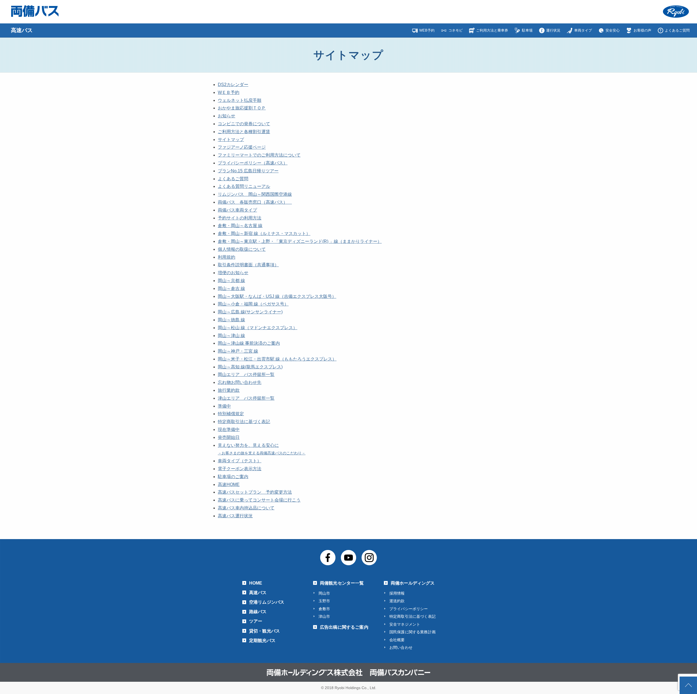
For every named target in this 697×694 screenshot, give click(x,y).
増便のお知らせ (233, 272)
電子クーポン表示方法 (239, 468)
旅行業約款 (229, 390)
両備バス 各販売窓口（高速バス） (255, 202)
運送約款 (397, 601)
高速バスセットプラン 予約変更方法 (255, 492)
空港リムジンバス (266, 602)
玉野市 (324, 601)
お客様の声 (642, 30)
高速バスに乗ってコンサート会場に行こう (259, 500)
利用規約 (226, 257)
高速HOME (229, 484)
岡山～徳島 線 (231, 319)
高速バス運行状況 (235, 515)
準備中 (224, 406)
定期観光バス (262, 640)
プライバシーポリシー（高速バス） (253, 163)
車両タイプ (583, 30)
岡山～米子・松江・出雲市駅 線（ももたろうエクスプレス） (277, 359)
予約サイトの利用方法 (239, 218)
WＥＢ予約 (228, 92)
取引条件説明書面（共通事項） (248, 264)
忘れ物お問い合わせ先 (239, 382)
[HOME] (18, 30)
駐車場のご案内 (233, 476)
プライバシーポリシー (408, 609)
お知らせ (226, 116)
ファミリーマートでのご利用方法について (259, 155)
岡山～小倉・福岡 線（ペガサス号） (253, 304)
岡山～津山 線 (231, 335)
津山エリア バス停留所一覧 (246, 398)
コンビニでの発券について (244, 123)
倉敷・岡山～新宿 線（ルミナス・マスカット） (264, 233)
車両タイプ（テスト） (239, 460)
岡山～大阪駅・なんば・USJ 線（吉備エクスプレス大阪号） (277, 296)
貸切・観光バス (264, 631)
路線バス (258, 611)
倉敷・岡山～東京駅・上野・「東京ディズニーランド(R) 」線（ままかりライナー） (300, 241)
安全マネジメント (404, 624)
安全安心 (613, 30)
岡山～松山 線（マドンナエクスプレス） (257, 327)
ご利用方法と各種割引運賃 (244, 131)
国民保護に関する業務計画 (412, 632)
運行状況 (553, 30)
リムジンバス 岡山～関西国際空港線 (255, 194)
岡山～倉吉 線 (231, 288)
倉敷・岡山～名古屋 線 (240, 225)
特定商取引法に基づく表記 (244, 421)
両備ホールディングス (413, 583)
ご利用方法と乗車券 (492, 30)
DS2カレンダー (233, 84)
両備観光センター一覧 (342, 583)
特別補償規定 (231, 413)
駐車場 (527, 30)
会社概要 (397, 640)
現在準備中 (229, 429)
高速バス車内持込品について (246, 508)
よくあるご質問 (677, 30)
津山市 (324, 616)
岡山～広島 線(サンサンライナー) (250, 312)
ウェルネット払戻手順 (239, 100)
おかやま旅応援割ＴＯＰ (242, 108)
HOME (255, 583)
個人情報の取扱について (242, 249)
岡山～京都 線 (231, 280)
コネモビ (455, 30)
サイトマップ (231, 139)
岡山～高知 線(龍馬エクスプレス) (250, 367)
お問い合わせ (400, 647)
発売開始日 (229, 437)
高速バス (258, 592)
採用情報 (397, 593)
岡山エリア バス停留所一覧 (246, 374)
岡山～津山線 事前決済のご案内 (249, 343)
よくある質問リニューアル (244, 186)
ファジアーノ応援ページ (242, 147)
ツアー (255, 621)
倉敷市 (324, 609)
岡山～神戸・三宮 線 (238, 351)
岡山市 (324, 593)
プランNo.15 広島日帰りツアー (248, 171)
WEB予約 (427, 30)
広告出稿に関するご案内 (344, 627)
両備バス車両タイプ (237, 210)
